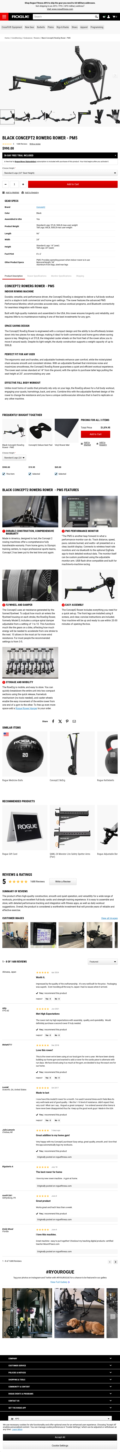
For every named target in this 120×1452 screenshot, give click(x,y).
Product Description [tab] (14, 276)
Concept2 (40, 207)
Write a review (35, 144)
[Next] (116, 1262)
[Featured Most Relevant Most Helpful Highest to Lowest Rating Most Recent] (103, 962)
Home (7, 38)
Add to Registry (32, 192)
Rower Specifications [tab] (36, 276)
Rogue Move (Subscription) (25, 162)
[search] (66, 17)
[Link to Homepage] (21, 16)
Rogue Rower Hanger (26, 708)
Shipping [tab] (80, 276)
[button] (96, 17)
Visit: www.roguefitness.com (60, 9)
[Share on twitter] (60, 721)
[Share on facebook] (53, 721)
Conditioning (16, 38)
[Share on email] (74, 721)
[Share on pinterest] (67, 721)
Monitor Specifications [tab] (61, 276)
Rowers (37, 38)
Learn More (17, 1429)
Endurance (28, 38)
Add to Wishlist (12, 192)
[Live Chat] (104, 17)
